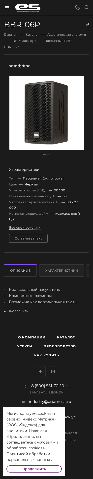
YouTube (53, 371)
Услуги (24, 346)
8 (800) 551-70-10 (47, 386)
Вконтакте (40, 371)
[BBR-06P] (46, 113)
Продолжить (34, 469)
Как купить (46, 355)
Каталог (66, 337)
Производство (60, 346)
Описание (20, 270)
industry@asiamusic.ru (50, 401)
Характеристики (61, 270)
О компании (32, 337)
